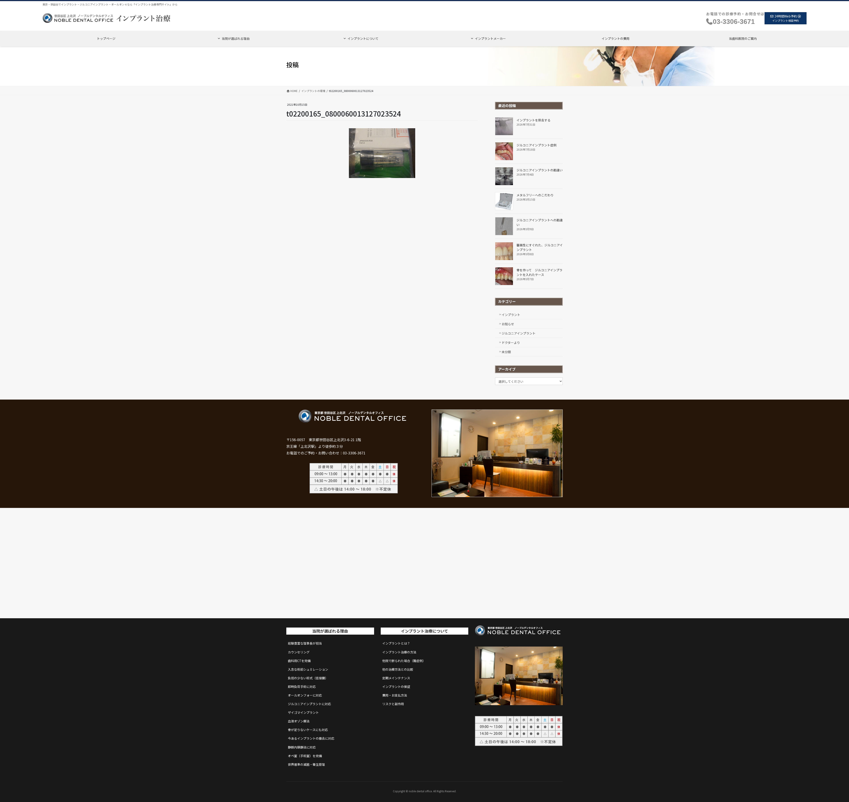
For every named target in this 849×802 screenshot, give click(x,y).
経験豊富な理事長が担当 (305, 643)
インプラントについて (363, 38)
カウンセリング (299, 652)
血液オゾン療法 (299, 721)
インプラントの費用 (615, 38)
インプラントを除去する (533, 120)
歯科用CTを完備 (299, 660)
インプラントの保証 (396, 686)
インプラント (511, 314)
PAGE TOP (827, 773)
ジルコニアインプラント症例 (536, 145)
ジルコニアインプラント (518, 333)
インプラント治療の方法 (399, 652)
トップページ (106, 38)
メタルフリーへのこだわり (535, 195)
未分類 (506, 352)
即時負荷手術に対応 (302, 686)
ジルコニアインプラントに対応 (309, 704)
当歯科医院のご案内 (743, 38)
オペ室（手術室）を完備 (305, 756)
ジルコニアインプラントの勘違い (539, 170)
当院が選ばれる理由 (236, 38)
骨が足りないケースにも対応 (308, 729)
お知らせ (508, 324)
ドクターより (511, 342)
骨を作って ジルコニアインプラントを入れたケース (539, 272)
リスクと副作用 (393, 704)
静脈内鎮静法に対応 (302, 747)
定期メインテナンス (396, 678)
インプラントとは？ (396, 643)
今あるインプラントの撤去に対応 (311, 738)
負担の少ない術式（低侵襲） (308, 678)
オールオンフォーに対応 (305, 695)
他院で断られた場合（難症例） (404, 660)
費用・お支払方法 (394, 695)
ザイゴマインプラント (303, 712)
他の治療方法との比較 (397, 669)
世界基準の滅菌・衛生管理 (306, 764)
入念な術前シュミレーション (308, 669)
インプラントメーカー (490, 38)
